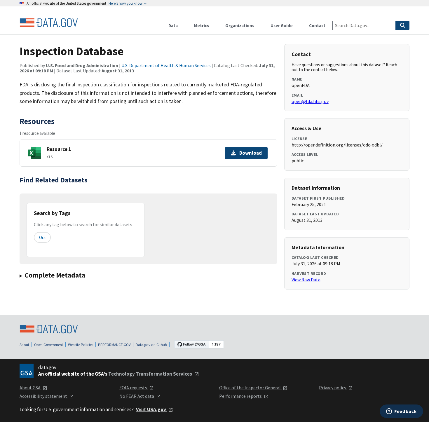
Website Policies (80, 344)
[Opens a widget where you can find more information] (401, 411)
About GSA (30, 387)
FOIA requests (133, 387)
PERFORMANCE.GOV (114, 344)
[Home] (49, 23)
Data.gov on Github (151, 344)
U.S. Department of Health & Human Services (166, 65)
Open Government (48, 344)
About (24, 344)
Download (250, 153)
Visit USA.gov (151, 409)
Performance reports (241, 396)
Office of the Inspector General (250, 387)
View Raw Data (306, 280)
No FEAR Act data (137, 396)
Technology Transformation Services (150, 374)
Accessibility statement (44, 396)
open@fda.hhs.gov (310, 101)
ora (42, 237)
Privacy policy (333, 387)
